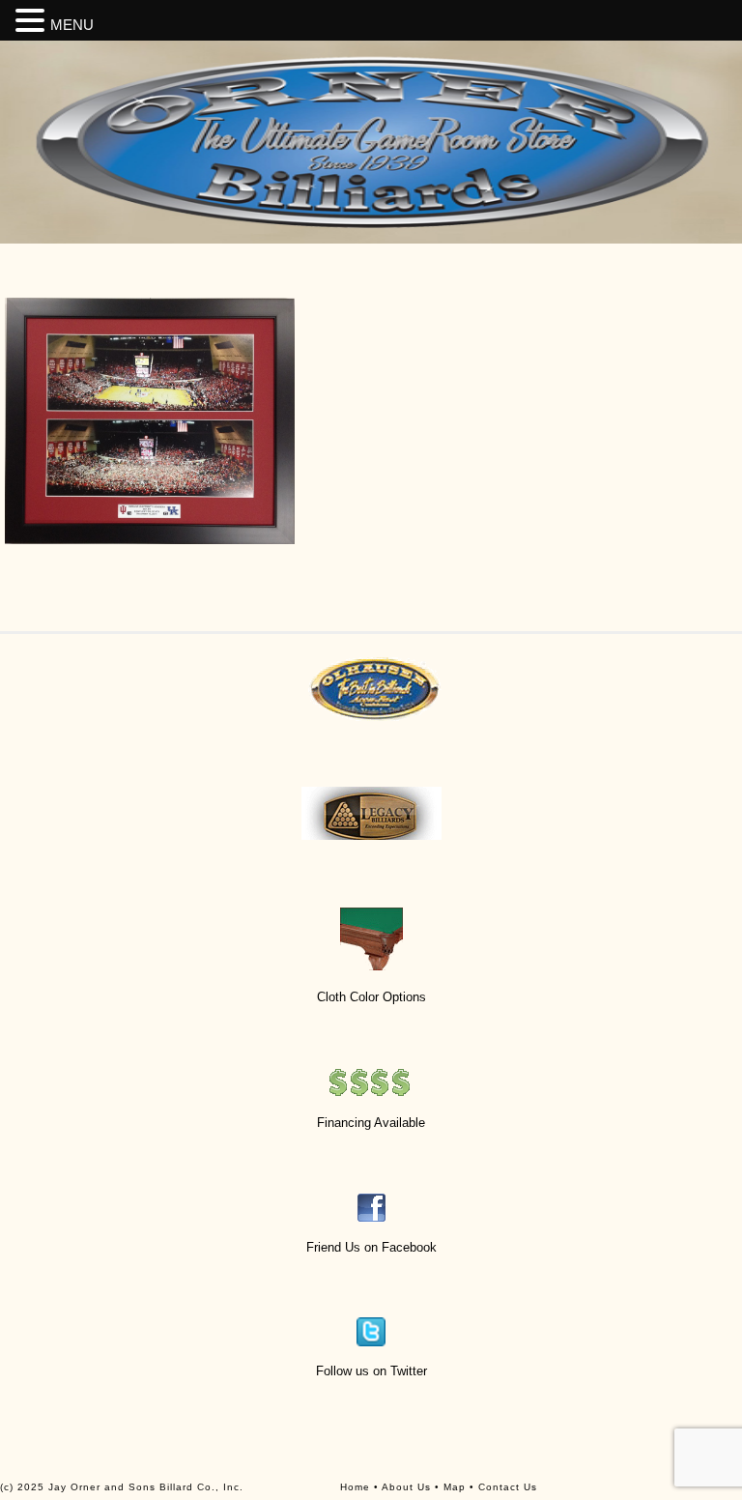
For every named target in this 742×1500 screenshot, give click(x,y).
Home (355, 1487)
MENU (72, 24)
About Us (406, 1487)
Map (454, 1487)
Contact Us (507, 1487)
